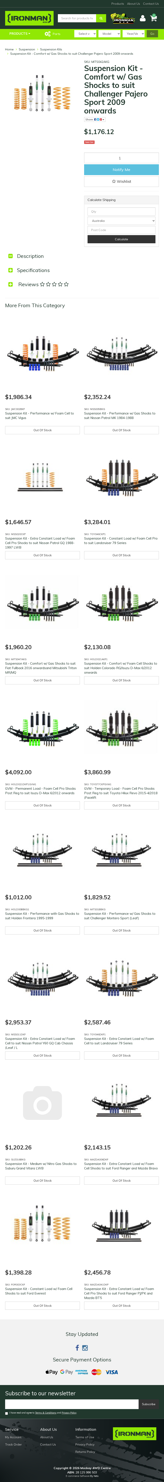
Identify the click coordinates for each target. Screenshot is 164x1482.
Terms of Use (84, 1437)
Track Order (13, 1444)
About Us (133, 4)
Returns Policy (85, 1452)
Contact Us (151, 4)
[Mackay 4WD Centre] (29, 18)
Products (117, 4)
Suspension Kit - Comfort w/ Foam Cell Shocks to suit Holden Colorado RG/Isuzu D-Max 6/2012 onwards (120, 667)
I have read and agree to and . (43, 1412)
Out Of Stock (43, 430)
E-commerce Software (77, 1475)
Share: (89, 119)
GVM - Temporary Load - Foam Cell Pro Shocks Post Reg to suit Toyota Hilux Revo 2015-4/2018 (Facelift (121, 793)
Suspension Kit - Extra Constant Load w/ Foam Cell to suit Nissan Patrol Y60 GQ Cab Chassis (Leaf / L (40, 1043)
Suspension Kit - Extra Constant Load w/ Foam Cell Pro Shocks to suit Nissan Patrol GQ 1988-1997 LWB (40, 542)
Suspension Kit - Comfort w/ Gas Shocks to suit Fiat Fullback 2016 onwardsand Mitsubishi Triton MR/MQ (41, 667)
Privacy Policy (69, 1412)
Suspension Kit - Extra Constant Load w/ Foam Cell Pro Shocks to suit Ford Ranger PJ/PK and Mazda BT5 (119, 1293)
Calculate (121, 239)
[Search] (101, 18)
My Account (13, 1437)
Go (152, 34)
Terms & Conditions (45, 1412)
